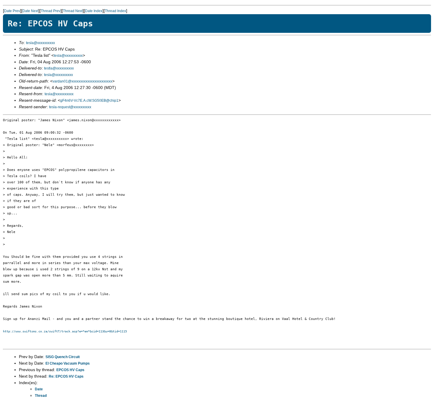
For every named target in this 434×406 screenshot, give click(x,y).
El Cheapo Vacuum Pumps (67, 363)
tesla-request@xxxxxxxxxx (70, 107)
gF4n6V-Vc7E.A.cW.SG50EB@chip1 (89, 100)
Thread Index (115, 11)
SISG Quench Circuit (62, 357)
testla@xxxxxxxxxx (59, 68)
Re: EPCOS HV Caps (66, 376)
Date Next (30, 11)
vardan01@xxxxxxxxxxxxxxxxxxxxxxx (82, 81)
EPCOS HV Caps (70, 370)
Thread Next (73, 11)
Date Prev (12, 11)
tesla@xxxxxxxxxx (40, 43)
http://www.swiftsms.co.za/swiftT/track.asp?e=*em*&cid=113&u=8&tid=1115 (65, 331)
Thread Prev (51, 11)
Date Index (93, 11)
